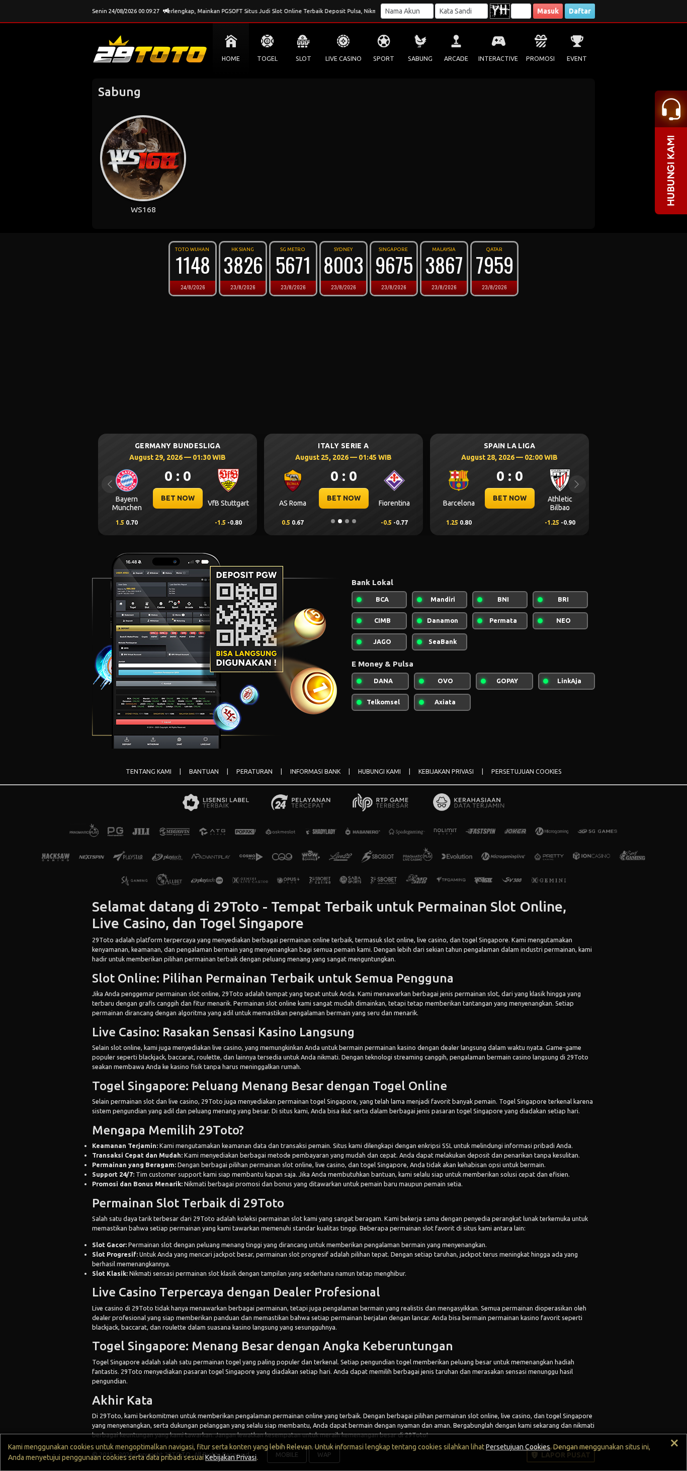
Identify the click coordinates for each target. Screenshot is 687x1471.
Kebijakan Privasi (230, 1457)
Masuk (548, 11)
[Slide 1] (333, 521)
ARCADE (456, 58)
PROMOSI (540, 58)
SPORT (383, 58)
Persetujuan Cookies (518, 1447)
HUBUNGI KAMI (379, 771)
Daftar (580, 11)
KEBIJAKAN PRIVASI (446, 771)
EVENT (577, 58)
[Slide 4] (354, 521)
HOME (231, 58)
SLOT (303, 58)
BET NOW (195, 498)
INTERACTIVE (498, 58)
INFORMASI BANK (315, 771)
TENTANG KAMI (148, 771)
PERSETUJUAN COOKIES (526, 771)
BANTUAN (204, 771)
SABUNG (420, 58)
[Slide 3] (347, 521)
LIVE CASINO (343, 58)
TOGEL (267, 58)
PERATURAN (254, 771)
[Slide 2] (340, 521)
